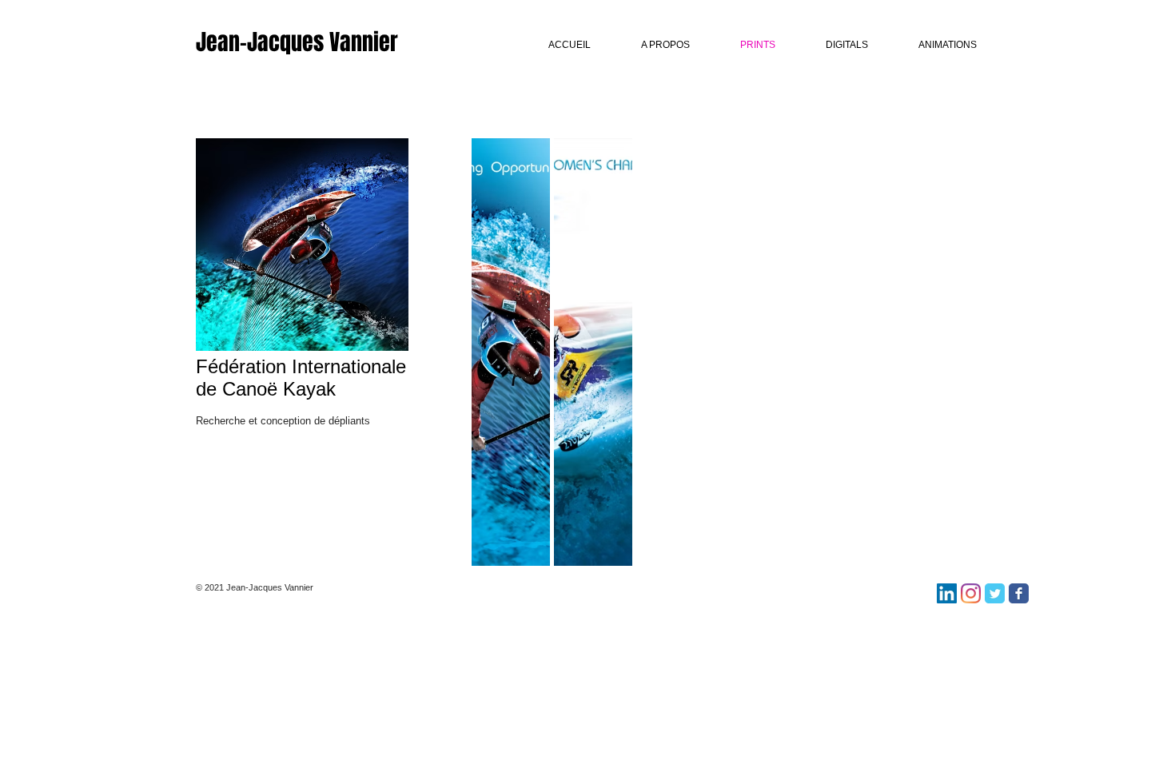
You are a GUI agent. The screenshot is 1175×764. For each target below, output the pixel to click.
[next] (928, 366)
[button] (593, 352)
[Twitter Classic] (995, 593)
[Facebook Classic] (1019, 593)
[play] (929, 553)
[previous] (506, 366)
